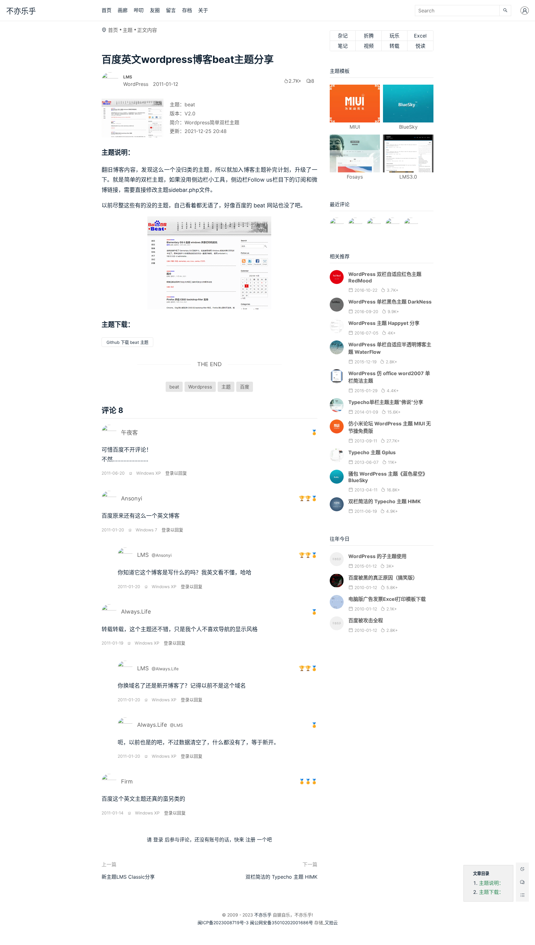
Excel (420, 36)
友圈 (155, 10)
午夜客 (129, 432)
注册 (250, 839)
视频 (369, 46)
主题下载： (491, 892)
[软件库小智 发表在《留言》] (411, 222)
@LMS (176, 725)
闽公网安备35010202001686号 (281, 922)
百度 (244, 387)
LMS (143, 555)
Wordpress (200, 387)
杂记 (343, 36)
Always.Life (136, 611)
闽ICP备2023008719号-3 (223, 922)
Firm (127, 781)
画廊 (123, 10)
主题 (128, 30)
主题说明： (491, 883)
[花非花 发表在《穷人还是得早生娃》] (374, 222)
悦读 (420, 46)
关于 (203, 10)
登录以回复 (176, 473)
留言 (171, 10)
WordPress (135, 84)
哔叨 (139, 10)
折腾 (369, 36)
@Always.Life (165, 668)
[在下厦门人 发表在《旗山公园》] (355, 222)
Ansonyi (131, 498)
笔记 (343, 46)
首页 (106, 10)
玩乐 (394, 36)
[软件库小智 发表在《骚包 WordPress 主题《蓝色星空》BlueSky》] (392, 222)
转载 (394, 46)
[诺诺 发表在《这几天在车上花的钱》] (337, 222)
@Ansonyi (162, 555)
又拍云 (331, 922)
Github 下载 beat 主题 (127, 342)
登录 (158, 839)
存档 (187, 10)
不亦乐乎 (21, 11)
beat (174, 387)
